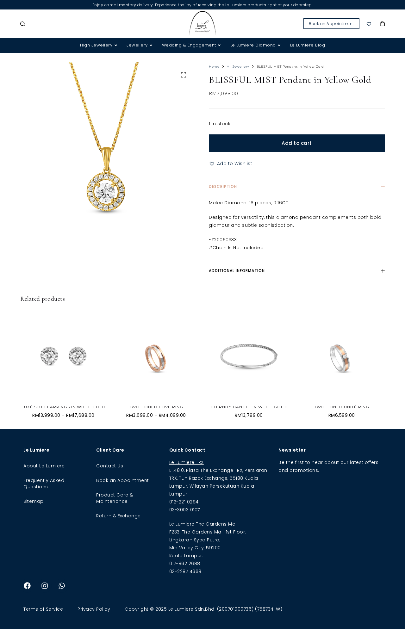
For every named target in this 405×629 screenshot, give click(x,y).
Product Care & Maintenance (114, 498)
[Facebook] (27, 586)
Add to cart (297, 143)
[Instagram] (45, 586)
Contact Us (109, 466)
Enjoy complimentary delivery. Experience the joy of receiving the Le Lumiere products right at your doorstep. (202, 5)
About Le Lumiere (44, 466)
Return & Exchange (118, 516)
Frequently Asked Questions (43, 483)
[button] (230, 164)
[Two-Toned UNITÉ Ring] (341, 356)
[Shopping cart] (382, 24)
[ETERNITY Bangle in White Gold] (249, 356)
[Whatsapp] (62, 586)
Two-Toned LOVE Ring (156, 406)
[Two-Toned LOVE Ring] (156, 356)
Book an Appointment (331, 23)
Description (223, 186)
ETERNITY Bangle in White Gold (249, 406)
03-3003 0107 (184, 510)
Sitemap (33, 501)
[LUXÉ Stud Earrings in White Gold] (63, 356)
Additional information (237, 270)
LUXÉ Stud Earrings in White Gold (64, 406)
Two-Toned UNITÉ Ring (341, 406)
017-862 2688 (184, 563)
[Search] (22, 24)
